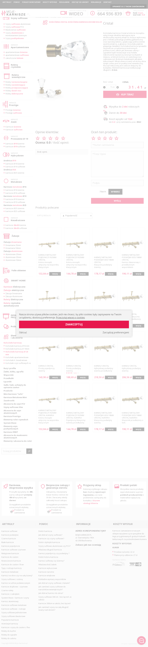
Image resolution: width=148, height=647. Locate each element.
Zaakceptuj (74, 324)
